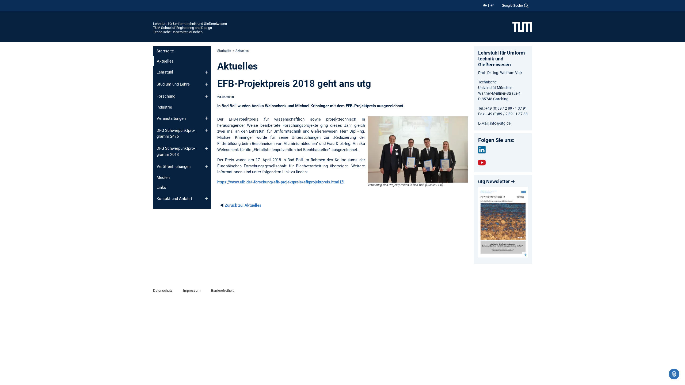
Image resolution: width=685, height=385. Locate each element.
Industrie (164, 107)
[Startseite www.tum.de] (522, 26)
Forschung (166, 96)
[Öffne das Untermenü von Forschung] (206, 96)
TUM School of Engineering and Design (182, 28)
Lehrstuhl (165, 72)
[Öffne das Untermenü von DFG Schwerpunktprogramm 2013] (206, 148)
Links (161, 187)
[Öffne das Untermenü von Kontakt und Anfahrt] (206, 198)
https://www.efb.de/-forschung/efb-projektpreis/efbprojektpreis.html (278, 182)
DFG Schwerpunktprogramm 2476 (176, 133)
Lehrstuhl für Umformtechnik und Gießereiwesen (190, 24)
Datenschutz (162, 290)
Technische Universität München (178, 32)
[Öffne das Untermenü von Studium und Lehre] (206, 84)
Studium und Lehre (173, 84)
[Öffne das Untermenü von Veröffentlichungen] (206, 166)
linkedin (482, 149)
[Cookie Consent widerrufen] (674, 374)
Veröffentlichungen (174, 166)
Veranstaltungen (171, 118)
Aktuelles (243, 205)
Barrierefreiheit (222, 290)
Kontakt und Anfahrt (174, 198)
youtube (482, 162)
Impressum (191, 290)
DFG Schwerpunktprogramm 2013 (176, 151)
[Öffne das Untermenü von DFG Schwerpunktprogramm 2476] (206, 130)
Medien (163, 177)
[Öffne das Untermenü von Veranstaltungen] (206, 118)
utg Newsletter (494, 181)
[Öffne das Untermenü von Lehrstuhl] (206, 72)
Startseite (165, 51)
